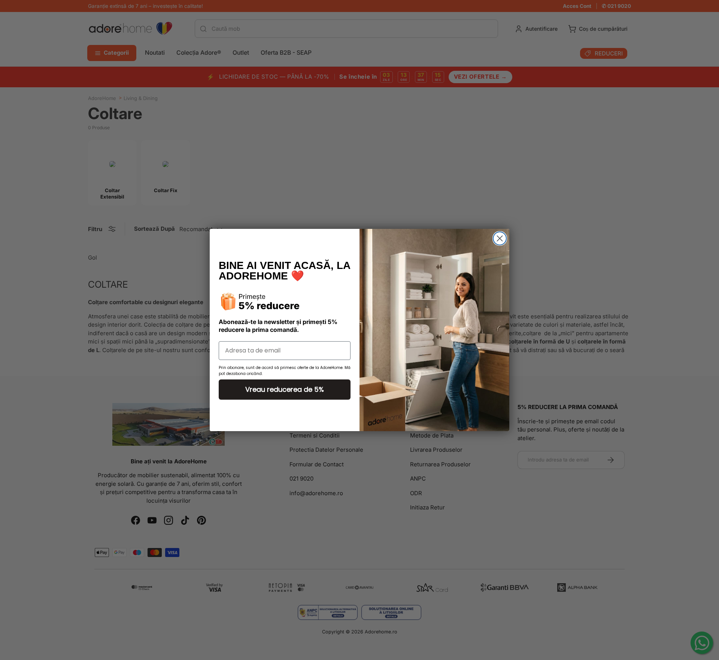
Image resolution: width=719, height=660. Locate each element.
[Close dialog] (499, 238)
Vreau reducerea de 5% (284, 389)
